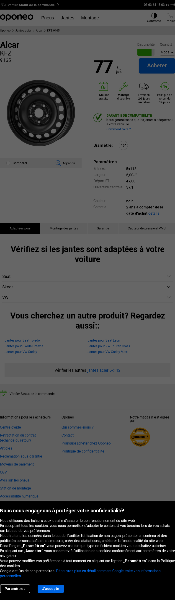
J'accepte (50, 589)
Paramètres (15, 589)
